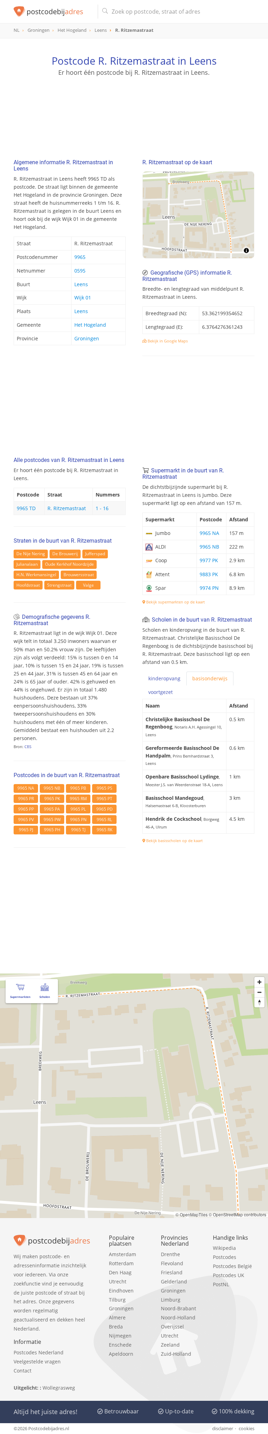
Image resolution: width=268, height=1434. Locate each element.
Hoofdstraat (28, 585)
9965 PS (104, 788)
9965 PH (52, 830)
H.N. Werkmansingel (36, 575)
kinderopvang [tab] (164, 678)
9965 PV (26, 820)
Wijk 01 (82, 297)
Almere (117, 1317)
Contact (22, 1370)
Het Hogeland (90, 324)
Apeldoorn (121, 1353)
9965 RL (104, 820)
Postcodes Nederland (39, 1352)
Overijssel (172, 1326)
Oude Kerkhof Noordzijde (69, 564)
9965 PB (78, 788)
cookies (246, 1428)
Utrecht (117, 1281)
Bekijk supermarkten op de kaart (175, 601)
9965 (79, 257)
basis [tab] (210, 678)
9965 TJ (78, 830)
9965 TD (26, 508)
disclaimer (222, 1428)
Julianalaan (27, 564)
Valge (88, 585)
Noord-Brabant (178, 1308)
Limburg (170, 1299)
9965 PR (26, 799)
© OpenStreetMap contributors (237, 1214)
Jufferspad (95, 554)
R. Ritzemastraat (66, 508)
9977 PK (209, 560)
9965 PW (52, 820)
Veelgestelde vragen (37, 1361)
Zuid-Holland (176, 1353)
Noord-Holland (178, 1317)
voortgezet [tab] (160, 692)
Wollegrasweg (59, 1387)
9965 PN (78, 820)
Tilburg (117, 1299)
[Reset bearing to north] (259, 1002)
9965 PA (52, 809)
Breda (116, 1326)
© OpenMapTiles (192, 1214)
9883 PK (209, 574)
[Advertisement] (134, 110)
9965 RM (78, 799)
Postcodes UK (228, 1275)
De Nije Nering (30, 554)
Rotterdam (121, 1263)
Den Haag (120, 1272)
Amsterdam (122, 1254)
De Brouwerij (65, 554)
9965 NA (25, 788)
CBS (27, 746)
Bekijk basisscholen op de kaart (174, 840)
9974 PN (209, 588)
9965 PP (26, 809)
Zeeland (170, 1344)
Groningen (86, 338)
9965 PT (104, 799)
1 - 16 (102, 508)
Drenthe (170, 1254)
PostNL (221, 1284)
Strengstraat (59, 585)
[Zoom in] (259, 982)
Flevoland (172, 1263)
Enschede (120, 1344)
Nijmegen (120, 1335)
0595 (79, 270)
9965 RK (104, 830)
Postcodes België (232, 1266)
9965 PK (52, 799)
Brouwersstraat (79, 575)
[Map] (198, 215)
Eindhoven (121, 1290)
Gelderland (174, 1281)
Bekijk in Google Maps (167, 340)
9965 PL (78, 809)
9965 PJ (26, 830)
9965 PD (104, 809)
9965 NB (52, 788)
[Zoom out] (259, 992)
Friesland (172, 1272)
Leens (81, 284)
